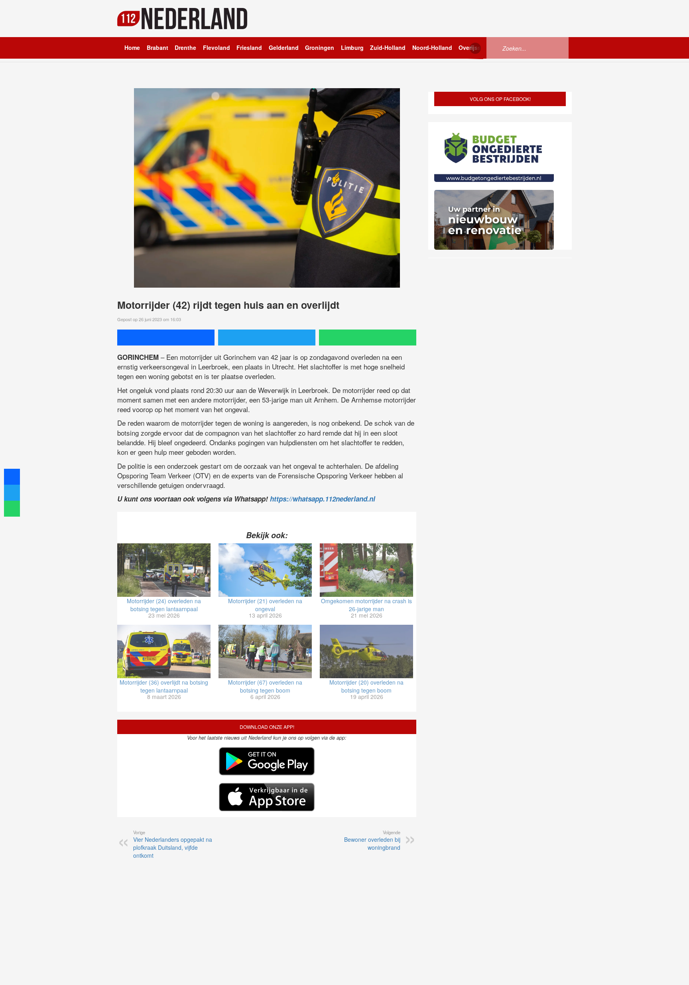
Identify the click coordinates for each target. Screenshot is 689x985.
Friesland (249, 47)
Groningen (319, 47)
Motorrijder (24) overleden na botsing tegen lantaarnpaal (164, 605)
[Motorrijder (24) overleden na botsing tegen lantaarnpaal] (164, 570)
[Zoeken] (496, 47)
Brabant (157, 47)
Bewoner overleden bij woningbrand (372, 840)
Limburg (352, 47)
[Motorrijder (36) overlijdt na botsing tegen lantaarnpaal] (164, 651)
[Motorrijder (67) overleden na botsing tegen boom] (265, 651)
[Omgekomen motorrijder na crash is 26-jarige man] (366, 570)
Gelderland (284, 47)
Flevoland (216, 47)
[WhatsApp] (367, 337)
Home (132, 47)
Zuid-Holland (388, 47)
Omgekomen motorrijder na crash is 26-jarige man (366, 605)
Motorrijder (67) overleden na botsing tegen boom (265, 686)
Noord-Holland (432, 47)
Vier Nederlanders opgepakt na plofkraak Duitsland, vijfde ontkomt (172, 844)
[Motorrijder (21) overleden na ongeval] (265, 570)
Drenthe (185, 47)
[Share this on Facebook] (166, 337)
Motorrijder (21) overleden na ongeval (265, 605)
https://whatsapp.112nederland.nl (322, 498)
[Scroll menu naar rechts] (475, 48)
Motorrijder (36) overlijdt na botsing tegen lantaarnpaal (164, 686)
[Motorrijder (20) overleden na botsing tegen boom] (366, 651)
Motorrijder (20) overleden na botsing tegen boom (366, 686)
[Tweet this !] (266, 337)
